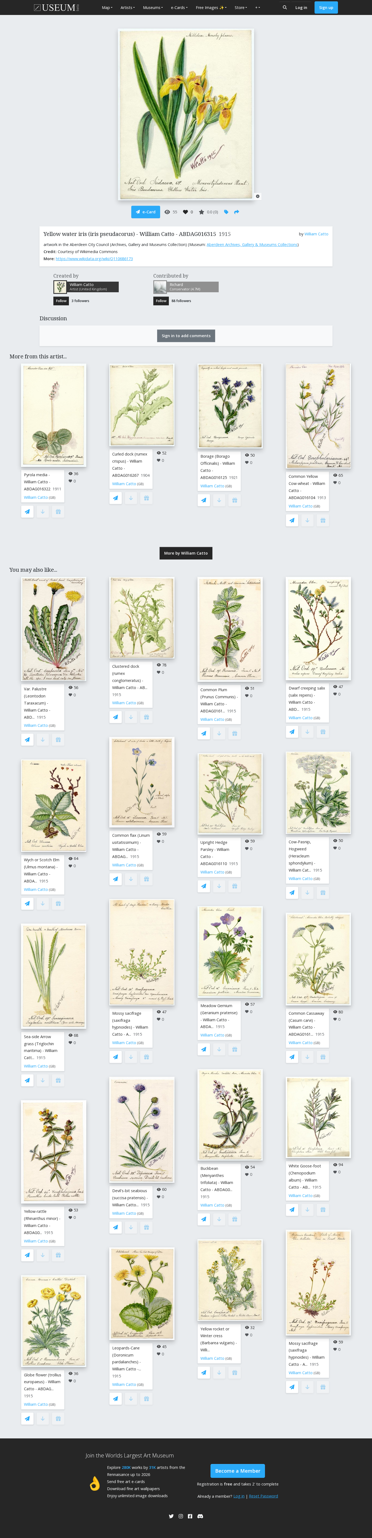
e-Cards (178, 7)
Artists (126, 7)
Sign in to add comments (186, 335)
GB (52, 497)
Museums (151, 7)
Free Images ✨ (210, 7)
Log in (301, 7)
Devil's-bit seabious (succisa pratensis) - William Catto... (130, 1197)
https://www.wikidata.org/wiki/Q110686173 (94, 258)
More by (186, 553)
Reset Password (263, 1496)
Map (106, 7)
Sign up (326, 7)
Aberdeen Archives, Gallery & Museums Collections (252, 244)
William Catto (316, 233)
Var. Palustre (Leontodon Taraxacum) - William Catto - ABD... (37, 703)
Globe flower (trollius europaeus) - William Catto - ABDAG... (42, 1382)
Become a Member (237, 1471)
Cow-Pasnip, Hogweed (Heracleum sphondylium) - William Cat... (302, 856)
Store (240, 7)
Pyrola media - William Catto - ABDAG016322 (37, 481)
